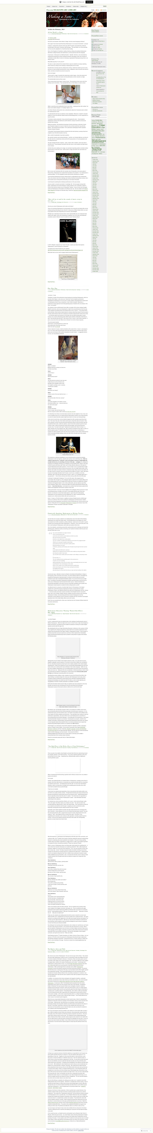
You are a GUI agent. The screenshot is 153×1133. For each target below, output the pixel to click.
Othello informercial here (53, 1102)
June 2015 (95, 165)
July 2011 (94, 238)
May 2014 (94, 185)
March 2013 (95, 207)
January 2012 (95, 229)
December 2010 (96, 249)
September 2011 (96, 235)
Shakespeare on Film (61, 950)
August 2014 (95, 181)
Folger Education (66, 613)
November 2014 (96, 176)
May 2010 (94, 260)
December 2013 (96, 193)
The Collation (95, 103)
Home (48, 6)
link (51, 965)
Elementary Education (56, 613)
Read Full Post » (51, 192)
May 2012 (94, 223)
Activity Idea (54, 202)
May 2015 (94, 167)
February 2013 (95, 209)
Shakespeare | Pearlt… (100, 80)
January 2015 (95, 173)
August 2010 (95, 255)
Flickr (98, 45)
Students (68, 6)
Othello (93, 137)
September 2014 (96, 179)
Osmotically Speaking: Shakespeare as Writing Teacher (65, 513)
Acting (93, 120)
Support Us (84, 6)
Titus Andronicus (74, 747)
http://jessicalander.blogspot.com (81, 190)
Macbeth (97, 135)
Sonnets (97, 145)
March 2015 (95, 170)
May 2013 (94, 204)
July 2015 (94, 164)
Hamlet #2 (50, 1087)
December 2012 (96, 212)
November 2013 (96, 195)
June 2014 (95, 184)
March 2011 (95, 244)
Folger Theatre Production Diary (99, 98)
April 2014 (94, 187)
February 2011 (95, 246)
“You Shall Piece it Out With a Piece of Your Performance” (66, 746)
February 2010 (95, 265)
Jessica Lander (53, 37)
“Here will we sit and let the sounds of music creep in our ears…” (65, 200)
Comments (104, 10)
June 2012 (95, 221)
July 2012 (94, 220)
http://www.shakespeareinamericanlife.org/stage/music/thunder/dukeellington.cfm (65, 250)
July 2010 (94, 257)
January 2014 (95, 192)
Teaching (78, 289)
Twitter (99, 47)
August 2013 (95, 199)
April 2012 (94, 224)
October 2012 (95, 215)
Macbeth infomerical (73, 1102)
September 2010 (96, 254)
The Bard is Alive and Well (56, 949)
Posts (98, 10)
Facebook (101, 44)
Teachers (61, 6)
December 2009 (96, 268)
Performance (64, 33)
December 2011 (96, 230)
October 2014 (95, 178)
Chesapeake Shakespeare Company (68, 502)
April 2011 (94, 243)
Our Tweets (95, 30)
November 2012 (96, 213)
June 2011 (95, 240)
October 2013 (95, 196)
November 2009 (96, 269)
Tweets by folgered (95, 31)
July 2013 (94, 201)
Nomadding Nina (99, 77)
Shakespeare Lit (64, 514)
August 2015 (95, 162)
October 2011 (95, 234)
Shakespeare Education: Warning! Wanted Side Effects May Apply (65, 611)
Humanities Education (98, 130)
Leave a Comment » (78, 202)
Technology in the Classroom (62, 202)
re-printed (50, 39)
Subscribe (75, 6)
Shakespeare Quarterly (97, 101)
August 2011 (95, 237)
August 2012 (95, 218)
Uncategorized (95, 153)
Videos (54, 951)
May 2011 (94, 241)
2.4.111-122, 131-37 (70, 411)
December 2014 (96, 175)
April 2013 (94, 206)
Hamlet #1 (83, 1086)
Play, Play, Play (52, 288)
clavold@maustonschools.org (62, 1121)
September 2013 (96, 198)
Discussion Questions (56, 289)
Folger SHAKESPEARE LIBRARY (61, 10)
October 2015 (95, 159)
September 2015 (96, 161)
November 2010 (96, 251)
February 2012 (95, 227)
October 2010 (95, 252)
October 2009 (95, 271)
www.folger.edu (100, 50)
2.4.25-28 (57, 326)
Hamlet (98, 129)
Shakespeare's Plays (98, 142)
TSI (98, 152)
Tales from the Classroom (72, 33)
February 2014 (95, 190)
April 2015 (94, 168)
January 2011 (95, 248)
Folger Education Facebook (76, 963)
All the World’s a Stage (55, 32)
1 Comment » (86, 33)
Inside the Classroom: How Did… (100, 74)
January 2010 (95, 266)
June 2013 (95, 203)
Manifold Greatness (96, 100)
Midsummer (102, 135)
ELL (61, 613)
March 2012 (95, 226)
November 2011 (96, 232)
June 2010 (95, 258)
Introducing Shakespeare (56, 33)
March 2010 (95, 263)
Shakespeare (99, 141)
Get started (89, 2)
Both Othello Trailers (57, 1087)
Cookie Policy (81, 1130)
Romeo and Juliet (96, 139)
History (102, 129)
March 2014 (95, 189)
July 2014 (94, 182)
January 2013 (95, 210)
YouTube (100, 48)
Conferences (94, 122)
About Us (54, 6)
